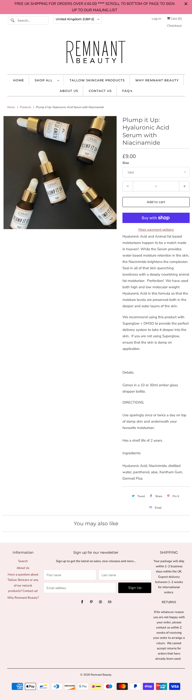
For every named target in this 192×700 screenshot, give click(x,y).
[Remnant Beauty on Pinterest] (91, 602)
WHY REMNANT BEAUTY (157, 80)
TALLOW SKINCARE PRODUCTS (97, 80)
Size (125, 163)
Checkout (174, 25)
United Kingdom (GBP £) (75, 19)
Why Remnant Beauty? (23, 598)
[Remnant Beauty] (96, 53)
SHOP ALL (45, 80)
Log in (156, 18)
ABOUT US (69, 91)
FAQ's (127, 91)
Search (23, 561)
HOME (18, 80)
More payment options (156, 229)
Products (26, 107)
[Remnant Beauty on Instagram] (100, 602)
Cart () (176, 18)
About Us (23, 568)
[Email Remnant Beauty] (110, 602)
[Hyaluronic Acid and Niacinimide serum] (60, 172)
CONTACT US (100, 91)
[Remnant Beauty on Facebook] (82, 602)
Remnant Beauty (101, 675)
